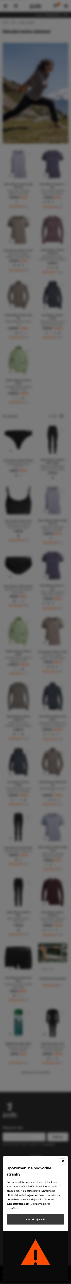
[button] (35, 642)
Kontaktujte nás (35, 1219)
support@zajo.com (18, 1203)
